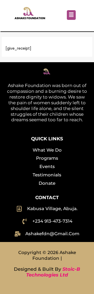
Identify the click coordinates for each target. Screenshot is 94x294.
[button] (71, 15)
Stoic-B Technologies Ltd (53, 272)
